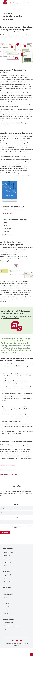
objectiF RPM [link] (7, 578)
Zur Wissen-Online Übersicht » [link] (7, 465)
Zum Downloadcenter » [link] (8, 235)
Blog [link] (5, 597)
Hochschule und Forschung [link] (11, 626)
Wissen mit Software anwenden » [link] (8, 470)
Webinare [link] (6, 610)
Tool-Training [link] (7, 613)
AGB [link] (5, 566)
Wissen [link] (6, 591)
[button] (28, 2)
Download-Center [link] (9, 594)
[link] (5, 2)
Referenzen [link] (7, 555)
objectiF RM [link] (7, 575)
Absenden (11, 672)
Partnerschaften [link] (8, 622)
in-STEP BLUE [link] (8, 581)
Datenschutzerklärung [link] (15, 526)
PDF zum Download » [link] (7, 213)
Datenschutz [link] (7, 562)
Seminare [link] (6, 606)
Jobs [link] (5, 629)
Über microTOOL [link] (8, 552)
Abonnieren (4, 532)
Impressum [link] (7, 559)
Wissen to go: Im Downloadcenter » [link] (8, 474)
